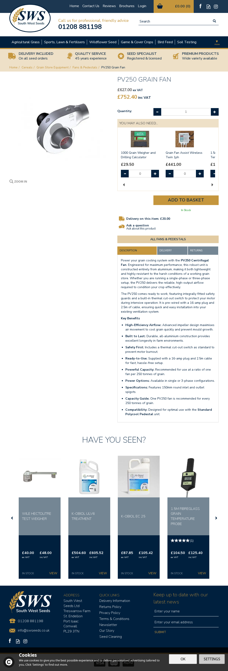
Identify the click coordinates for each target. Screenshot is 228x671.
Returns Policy (110, 606)
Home (74, 6)
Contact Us (90, 6)
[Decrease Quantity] (157, 112)
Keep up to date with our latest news (180, 598)
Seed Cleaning (110, 636)
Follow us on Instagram (216, 6)
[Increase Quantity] (215, 112)
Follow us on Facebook (201, 6)
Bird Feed (165, 42)
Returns (196, 250)
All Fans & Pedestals (168, 239)
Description (128, 250)
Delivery (165, 250)
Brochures (126, 6)
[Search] (214, 21)
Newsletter (108, 624)
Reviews (109, 6)
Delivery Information (114, 600)
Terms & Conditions (114, 618)
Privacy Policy (109, 612)
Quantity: (124, 111)
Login (142, 6)
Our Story (106, 630)
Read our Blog (208, 6)
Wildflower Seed (102, 42)
